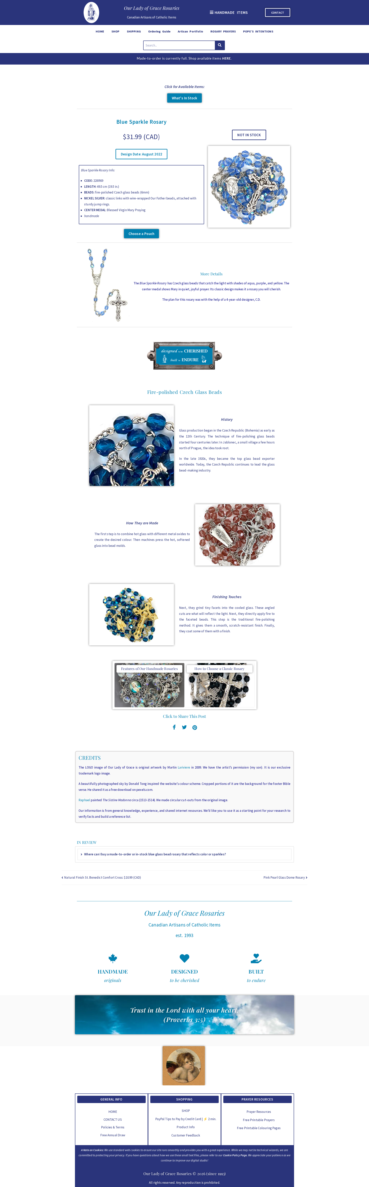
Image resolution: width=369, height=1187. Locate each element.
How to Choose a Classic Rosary (219, 668)
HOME (100, 31)
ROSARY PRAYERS (223, 31)
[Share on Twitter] (184, 727)
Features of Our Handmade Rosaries (149, 668)
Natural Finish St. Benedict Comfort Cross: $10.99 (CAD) (102, 877)
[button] (228, 12)
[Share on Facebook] (174, 727)
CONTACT (277, 12)
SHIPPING (134, 31)
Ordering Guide (159, 31)
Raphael (84, 800)
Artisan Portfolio (190, 31)
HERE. (227, 58)
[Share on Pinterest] (195, 727)
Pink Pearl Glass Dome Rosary (284, 877)
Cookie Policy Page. (235, 1155)
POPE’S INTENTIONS (258, 31)
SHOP (115, 31)
